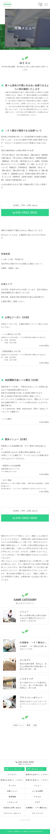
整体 (28, 725)
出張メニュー (18, 725)
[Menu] (46, 4)
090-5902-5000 (26, 212)
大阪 (35, 725)
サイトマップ (37, 813)
